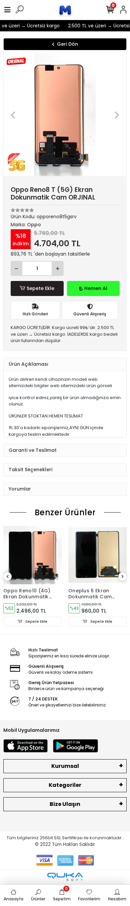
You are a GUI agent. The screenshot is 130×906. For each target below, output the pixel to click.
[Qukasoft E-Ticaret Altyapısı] (65, 877)
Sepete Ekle (40, 288)
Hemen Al (95, 288)
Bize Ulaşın (65, 804)
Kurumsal (65, 766)
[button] (13, 114)
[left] (7, 577)
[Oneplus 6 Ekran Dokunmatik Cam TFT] (97, 555)
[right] (122, 577)
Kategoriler (65, 785)
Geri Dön (67, 44)
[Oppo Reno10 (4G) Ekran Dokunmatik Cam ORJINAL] (32, 555)
